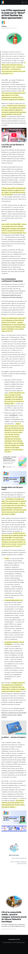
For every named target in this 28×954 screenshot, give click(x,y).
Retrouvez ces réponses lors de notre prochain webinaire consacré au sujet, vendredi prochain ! (13, 715)
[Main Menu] (25, 2)
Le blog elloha (12, 939)
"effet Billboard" (13, 415)
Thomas (4, 26)
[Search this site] (23, 2)
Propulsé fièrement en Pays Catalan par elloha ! (14, 942)
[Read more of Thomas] (3, 22)
